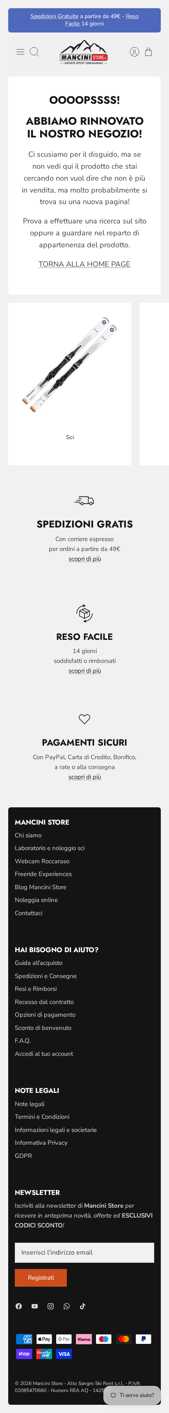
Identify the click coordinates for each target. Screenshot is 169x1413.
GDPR (23, 1156)
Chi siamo (28, 835)
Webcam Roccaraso (42, 861)
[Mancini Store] (84, 52)
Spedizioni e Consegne (46, 976)
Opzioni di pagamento (45, 1015)
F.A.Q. (22, 1041)
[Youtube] (35, 1306)
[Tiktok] (83, 1306)
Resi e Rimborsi (36, 989)
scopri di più (85, 559)
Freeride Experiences (43, 874)
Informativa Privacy (41, 1143)
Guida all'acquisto (38, 963)
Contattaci (28, 913)
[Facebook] (19, 1306)
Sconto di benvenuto (43, 1028)
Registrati (41, 1278)
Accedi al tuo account (44, 1054)
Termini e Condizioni (42, 1117)
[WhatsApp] (67, 1306)
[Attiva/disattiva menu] (20, 52)
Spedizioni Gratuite (54, 16)
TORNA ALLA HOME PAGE (84, 264)
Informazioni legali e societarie (56, 1130)
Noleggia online (36, 900)
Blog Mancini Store (40, 887)
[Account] (130, 52)
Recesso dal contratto (44, 1002)
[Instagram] (51, 1306)
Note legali (29, 1104)
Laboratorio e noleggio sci (49, 848)
